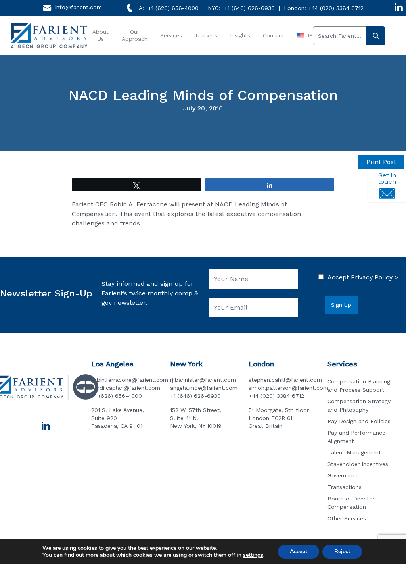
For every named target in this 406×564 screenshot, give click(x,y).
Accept (298, 551)
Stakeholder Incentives (357, 464)
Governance (343, 475)
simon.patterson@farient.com (288, 388)
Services (171, 35)
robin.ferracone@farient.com (129, 380)
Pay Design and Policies (359, 421)
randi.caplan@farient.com (125, 388)
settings (253, 555)
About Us (100, 35)
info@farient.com (78, 7)
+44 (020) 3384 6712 (336, 8)
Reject (342, 551)
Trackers (206, 35)
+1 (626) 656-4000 (173, 8)
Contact (273, 35)
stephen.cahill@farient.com (285, 380)
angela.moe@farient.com (203, 388)
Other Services (346, 518)
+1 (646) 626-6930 (249, 8)
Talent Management (354, 452)
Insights (240, 35)
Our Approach (134, 35)
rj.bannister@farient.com (203, 380)
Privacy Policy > (374, 277)
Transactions (344, 487)
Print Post (381, 162)
